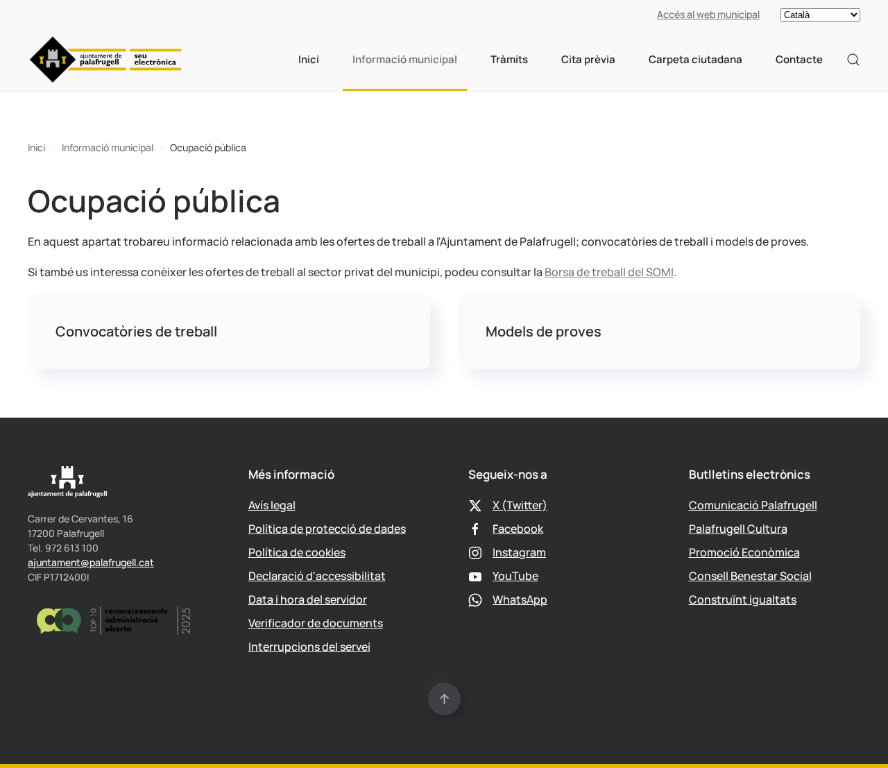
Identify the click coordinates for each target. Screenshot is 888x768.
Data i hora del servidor (307, 599)
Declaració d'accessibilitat (317, 575)
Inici (308, 59)
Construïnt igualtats (742, 599)
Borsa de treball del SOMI (609, 272)
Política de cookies (296, 552)
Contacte (799, 59)
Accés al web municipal (708, 14)
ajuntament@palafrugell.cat (91, 562)
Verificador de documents (315, 623)
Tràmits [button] (509, 59)
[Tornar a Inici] (106, 59)
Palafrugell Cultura (738, 528)
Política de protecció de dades (327, 528)
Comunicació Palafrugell (753, 505)
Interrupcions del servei (309, 646)
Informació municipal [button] (404, 59)
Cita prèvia (588, 59)
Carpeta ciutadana (695, 59)
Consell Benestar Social (750, 575)
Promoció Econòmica (744, 552)
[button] (853, 59)
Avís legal (272, 505)
